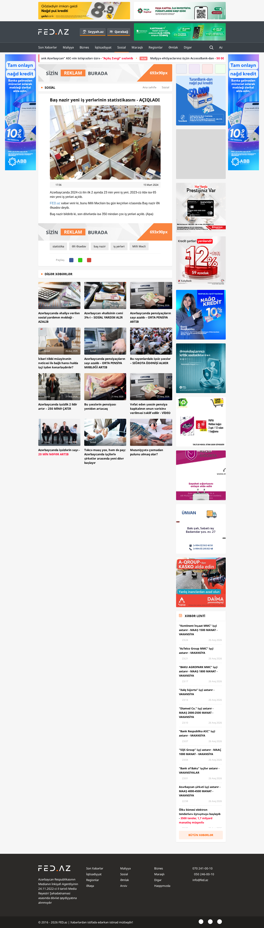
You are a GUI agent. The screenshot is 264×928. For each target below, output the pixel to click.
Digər (188, 47)
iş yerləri (119, 246)
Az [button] (221, 47)
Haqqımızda (162, 886)
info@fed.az (200, 880)
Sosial (121, 47)
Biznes (84, 47)
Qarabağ (121, 32)
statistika (58, 246)
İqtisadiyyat (103, 47)
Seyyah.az (96, 32)
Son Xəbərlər (47, 47)
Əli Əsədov (79, 246)
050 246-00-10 (203, 874)
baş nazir (100, 246)
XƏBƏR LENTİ (195, 616)
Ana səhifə (149, 87)
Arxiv (123, 886)
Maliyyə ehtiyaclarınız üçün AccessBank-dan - (141, 58)
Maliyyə (68, 47)
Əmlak (173, 47)
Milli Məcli (139, 246)
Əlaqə (90, 886)
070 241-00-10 (202, 868)
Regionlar (156, 47)
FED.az (55, 203)
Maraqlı (137, 47)
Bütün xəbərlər (200, 835)
